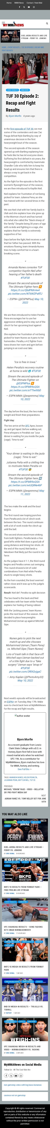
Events (25, 862)
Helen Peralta (30, 777)
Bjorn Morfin (15, 116)
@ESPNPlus (23, 383)
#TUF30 (25, 277)
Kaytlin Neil (23, 780)
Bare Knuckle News (12, 862)
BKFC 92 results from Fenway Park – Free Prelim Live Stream (33, 37)
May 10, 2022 (25, 680)
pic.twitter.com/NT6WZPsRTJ (25, 293)
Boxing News (10, 822)
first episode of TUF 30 (21, 128)
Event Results (12, 90)
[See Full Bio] (30, 769)
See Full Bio (23, 769)
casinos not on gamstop (15, 1095)
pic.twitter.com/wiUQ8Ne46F (25, 485)
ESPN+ (10, 701)
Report (9, 1013)
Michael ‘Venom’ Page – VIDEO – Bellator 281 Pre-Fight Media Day (23, 789)
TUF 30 (32, 780)
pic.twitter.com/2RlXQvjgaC (25, 671)
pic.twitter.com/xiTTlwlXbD (25, 390)
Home (9, 2)
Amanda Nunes (16, 777)
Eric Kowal (10, 853)
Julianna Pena (10, 780)
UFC (27, 425)
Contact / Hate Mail (34, 2)
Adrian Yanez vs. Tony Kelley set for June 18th (25, 798)
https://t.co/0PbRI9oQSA (25, 386)
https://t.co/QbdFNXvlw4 (25, 290)
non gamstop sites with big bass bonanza (22, 1085)
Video (7, 826)
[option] (25, 36)
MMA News (19, 2)
